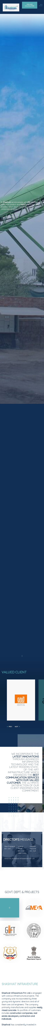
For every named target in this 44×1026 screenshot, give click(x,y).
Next (16, 726)
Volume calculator (29, 5)
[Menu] (40, 5)
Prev (10, 726)
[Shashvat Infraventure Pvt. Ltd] (11, 7)
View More (9, 214)
